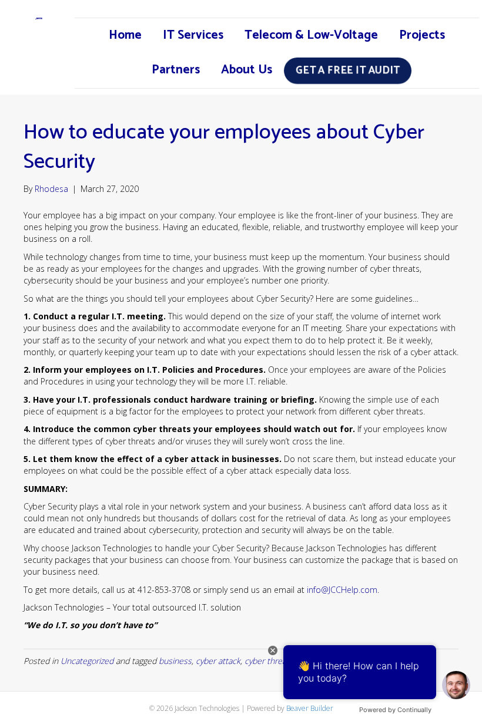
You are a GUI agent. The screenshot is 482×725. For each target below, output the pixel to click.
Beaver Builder (309, 708)
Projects (422, 35)
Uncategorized (87, 660)
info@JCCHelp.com (342, 589)
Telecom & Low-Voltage (311, 35)
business (175, 660)
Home (125, 35)
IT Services (193, 35)
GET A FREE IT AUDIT (347, 70)
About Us (246, 70)
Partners (176, 70)
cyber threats (269, 660)
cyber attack (218, 660)
